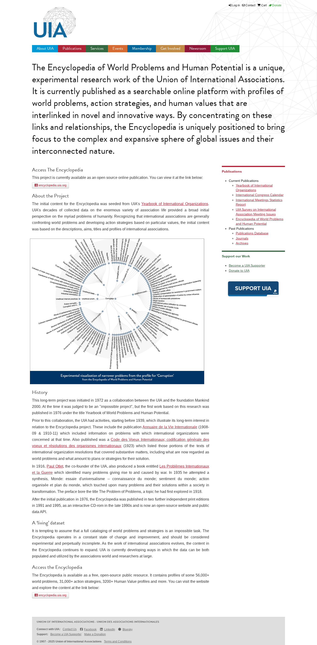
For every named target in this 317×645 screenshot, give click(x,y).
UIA (49, 20)
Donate (276, 5)
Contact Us (70, 629)
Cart (264, 5)
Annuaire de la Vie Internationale (169, 427)
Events (118, 48)
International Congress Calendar (260, 195)
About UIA (45, 48)
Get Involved (170, 48)
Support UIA (225, 48)
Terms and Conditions (118, 641)
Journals (242, 238)
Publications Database (252, 233)
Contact (250, 5)
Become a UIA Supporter (247, 265)
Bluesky (128, 629)
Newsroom (197, 48)
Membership (142, 48)
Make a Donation (95, 634)
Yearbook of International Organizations (174, 204)
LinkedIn (109, 629)
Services (97, 48)
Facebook (90, 629)
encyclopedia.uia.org (52, 185)
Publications (72, 48)
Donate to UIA (239, 270)
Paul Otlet (55, 466)
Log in (236, 5)
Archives (242, 243)
